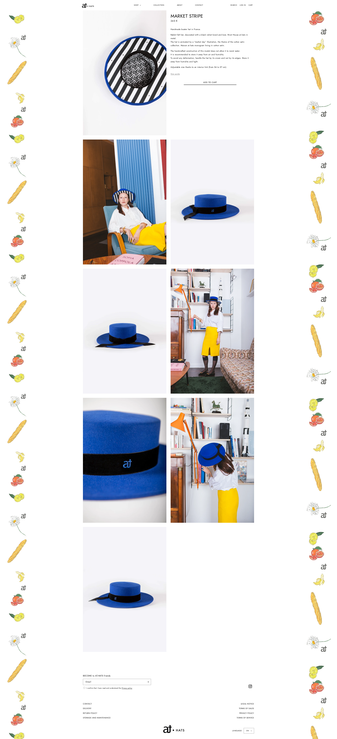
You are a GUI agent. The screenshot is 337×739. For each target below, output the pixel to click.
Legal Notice (247, 703)
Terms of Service (245, 717)
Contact (87, 703)
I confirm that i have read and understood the (109, 688)
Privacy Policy (246, 713)
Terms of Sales (246, 708)
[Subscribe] (148, 682)
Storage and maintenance (97, 717)
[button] (137, 5)
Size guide (175, 74)
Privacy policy (127, 688)
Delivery (87, 708)
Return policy (90, 713)
